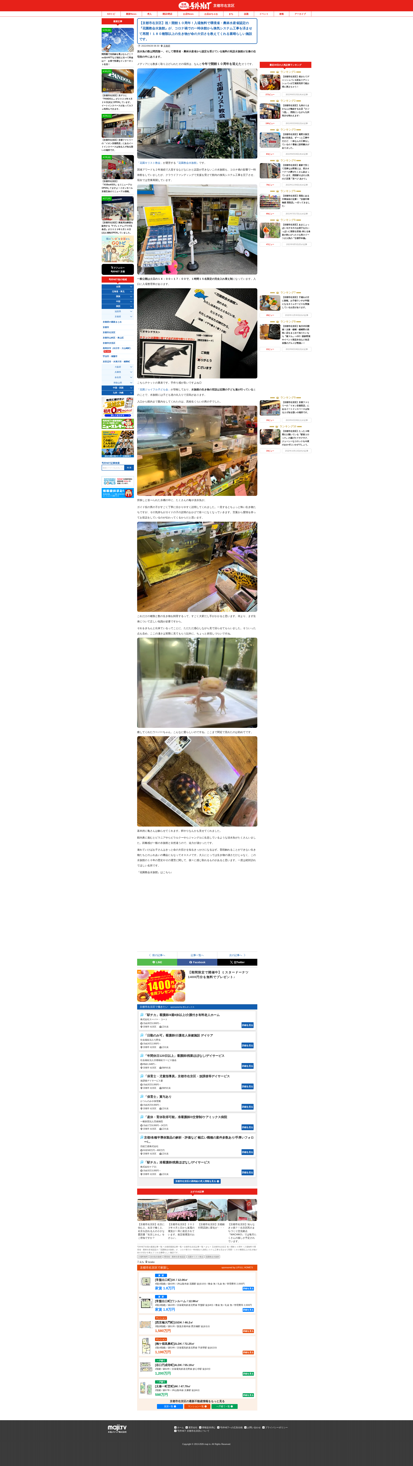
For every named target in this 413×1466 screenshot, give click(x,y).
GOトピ (111, 14)
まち (231, 14)
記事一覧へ (197, 955)
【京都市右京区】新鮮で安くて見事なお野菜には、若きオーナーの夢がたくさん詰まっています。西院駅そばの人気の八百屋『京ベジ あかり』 (295, 172)
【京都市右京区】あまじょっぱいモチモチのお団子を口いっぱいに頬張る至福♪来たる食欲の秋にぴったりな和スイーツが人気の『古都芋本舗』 (296, 231)
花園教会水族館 (212, 1257)
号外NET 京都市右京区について (193, 1431)
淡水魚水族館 (156, 1257)
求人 (149, 14)
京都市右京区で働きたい (154, 1006)
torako (151, 1261)
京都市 (106, 327)
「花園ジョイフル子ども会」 (154, 389)
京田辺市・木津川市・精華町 (116, 362)
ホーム (180, 1427)
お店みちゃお (211, 14)
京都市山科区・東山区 (113, 338)
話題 (246, 14)
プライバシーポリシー (276, 1427)
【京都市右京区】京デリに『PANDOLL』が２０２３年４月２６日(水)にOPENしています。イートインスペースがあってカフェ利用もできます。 (117, 102)
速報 (281, 14)
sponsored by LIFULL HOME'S (237, 1267)
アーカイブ (300, 14)
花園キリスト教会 (195, 1257)
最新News (131, 14)
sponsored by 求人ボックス (182, 1007)
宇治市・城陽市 (110, 356)
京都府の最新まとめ (112, 322)
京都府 (166, 46)
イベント (263, 14)
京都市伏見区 (109, 343)
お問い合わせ (254, 1427)
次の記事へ (235, 955)
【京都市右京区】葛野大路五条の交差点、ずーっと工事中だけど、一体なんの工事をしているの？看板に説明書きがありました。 (295, 141)
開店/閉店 (167, 14)
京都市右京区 (224, 6)
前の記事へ (158, 955)
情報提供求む (209, 1427)
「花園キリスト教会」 (150, 162)
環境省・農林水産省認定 (174, 1257)
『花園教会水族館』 (187, 162)
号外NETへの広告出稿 (231, 1427)
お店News (188, 14)
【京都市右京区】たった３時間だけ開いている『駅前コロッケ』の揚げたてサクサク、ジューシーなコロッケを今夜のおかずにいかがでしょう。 (295, 438)
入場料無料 (143, 1257)
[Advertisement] (285, 40)
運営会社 (192, 1427)
